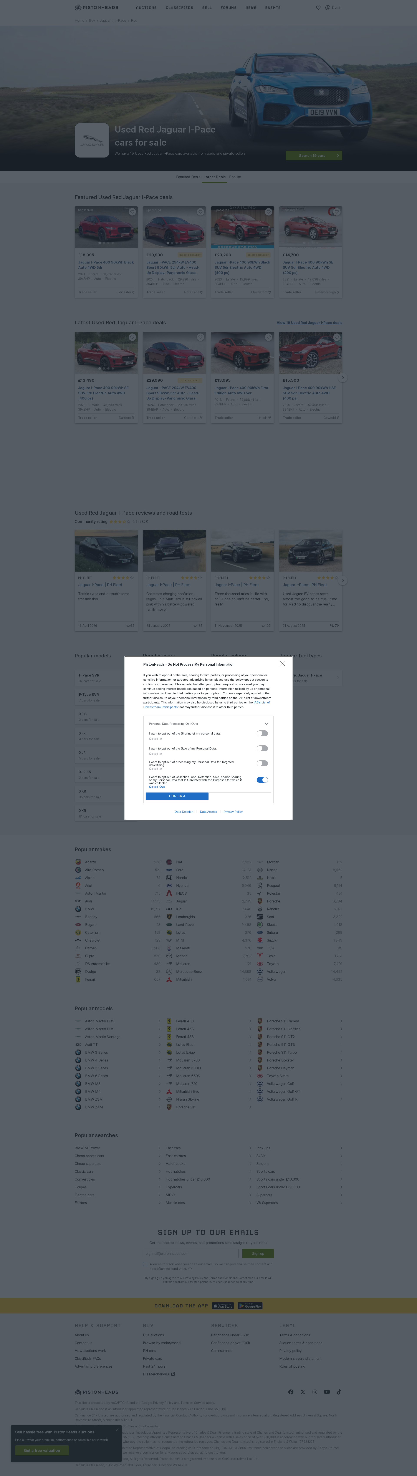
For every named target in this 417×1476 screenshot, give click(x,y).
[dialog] (208, 738)
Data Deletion (184, 811)
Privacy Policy (233, 811)
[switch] (262, 733)
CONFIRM (177, 796)
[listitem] (208, 723)
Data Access (208, 811)
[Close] (284, 665)
